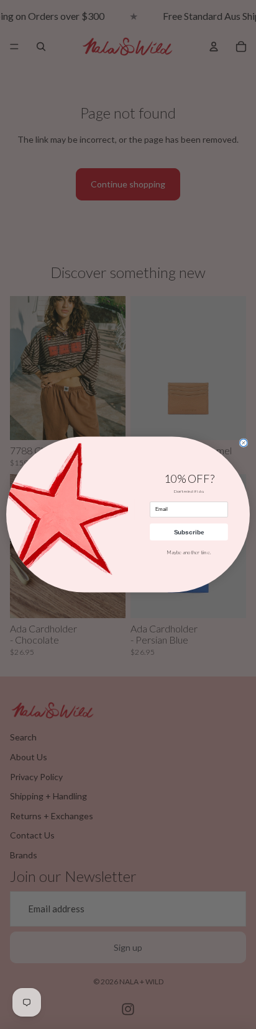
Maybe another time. (189, 552)
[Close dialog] (243, 442)
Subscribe (189, 532)
